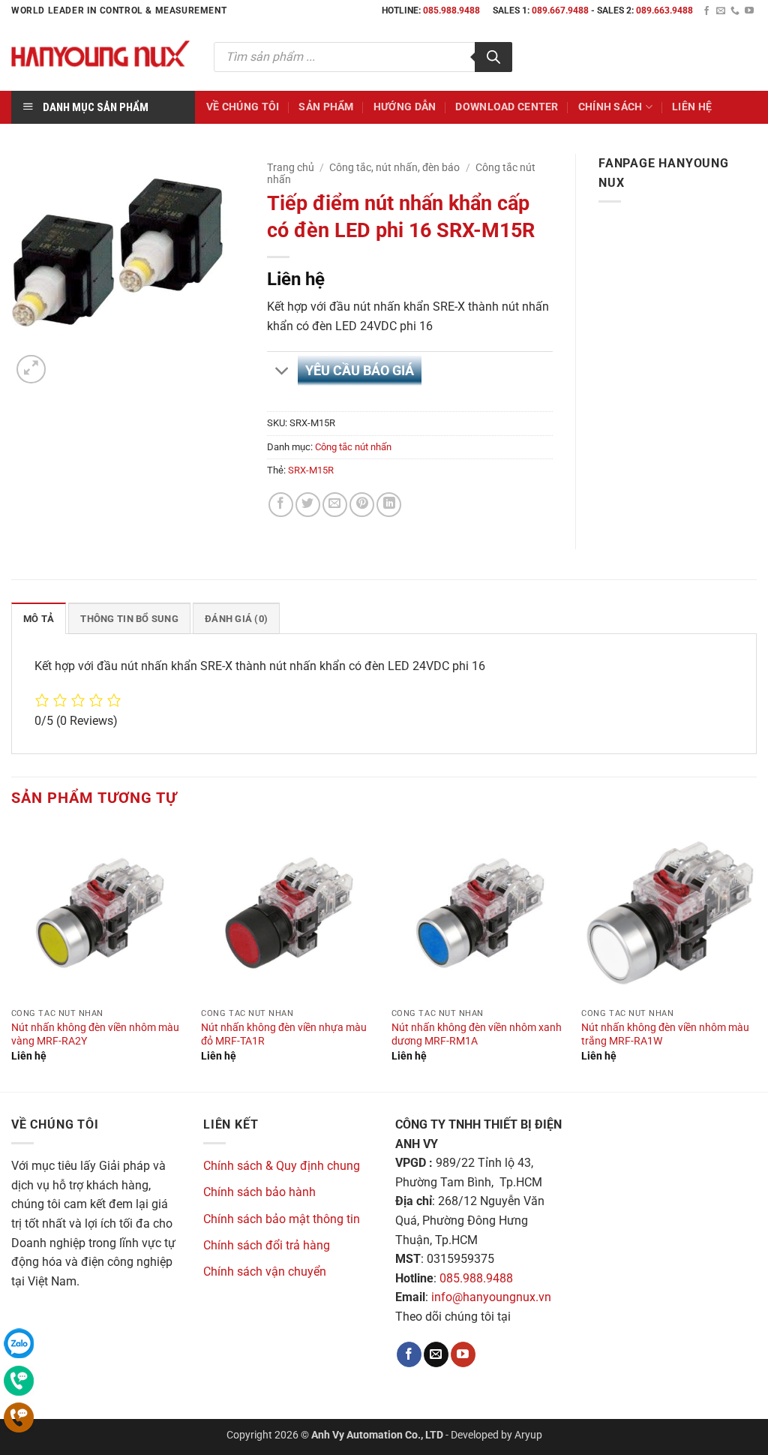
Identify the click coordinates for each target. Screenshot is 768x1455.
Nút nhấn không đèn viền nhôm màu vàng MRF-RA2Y (95, 1034)
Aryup (528, 1435)
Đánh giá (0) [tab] (236, 618)
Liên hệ (692, 107)
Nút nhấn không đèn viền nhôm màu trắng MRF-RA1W (665, 1034)
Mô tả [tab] (38, 618)
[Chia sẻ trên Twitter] (308, 504)
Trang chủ (290, 167)
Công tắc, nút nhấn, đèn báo (394, 167)
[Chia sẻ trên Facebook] (280, 504)
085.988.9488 (451, 10)
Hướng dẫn (405, 107)
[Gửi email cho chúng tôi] (720, 11)
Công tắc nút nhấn (353, 446)
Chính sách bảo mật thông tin (281, 1219)
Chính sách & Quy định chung (281, 1166)
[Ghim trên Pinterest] (362, 504)
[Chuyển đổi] (281, 372)
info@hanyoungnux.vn (491, 1297)
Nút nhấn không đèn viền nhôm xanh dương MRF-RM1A (477, 1034)
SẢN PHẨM (325, 107)
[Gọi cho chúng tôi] (735, 11)
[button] (31, 369)
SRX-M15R (311, 470)
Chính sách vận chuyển (264, 1271)
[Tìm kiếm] (493, 57)
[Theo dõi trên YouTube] (749, 11)
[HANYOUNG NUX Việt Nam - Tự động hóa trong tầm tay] (101, 57)
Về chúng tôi (242, 107)
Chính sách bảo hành (259, 1192)
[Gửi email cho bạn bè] (334, 504)
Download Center (506, 107)
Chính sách (610, 107)
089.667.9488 (560, 10)
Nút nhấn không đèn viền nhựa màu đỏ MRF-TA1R (284, 1034)
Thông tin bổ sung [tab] (129, 618)
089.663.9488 (664, 10)
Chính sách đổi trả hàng (266, 1245)
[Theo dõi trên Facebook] (706, 11)
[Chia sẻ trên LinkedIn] (388, 504)
